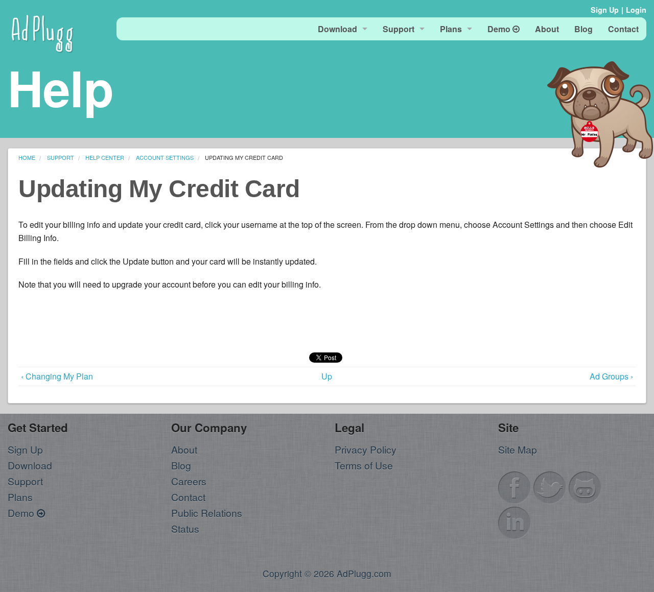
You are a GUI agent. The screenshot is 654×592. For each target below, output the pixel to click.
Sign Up (605, 10)
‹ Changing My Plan (57, 376)
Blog (181, 465)
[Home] (42, 32)
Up (326, 376)
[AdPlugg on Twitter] (549, 486)
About (184, 449)
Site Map (517, 449)
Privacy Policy (365, 449)
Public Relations (206, 512)
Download (30, 465)
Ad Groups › (611, 376)
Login (636, 10)
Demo (22, 512)
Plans (20, 497)
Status (185, 528)
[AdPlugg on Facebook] (514, 486)
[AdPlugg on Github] (585, 486)
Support (25, 481)
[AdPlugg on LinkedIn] (514, 521)
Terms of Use (364, 465)
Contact (188, 497)
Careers (188, 481)
